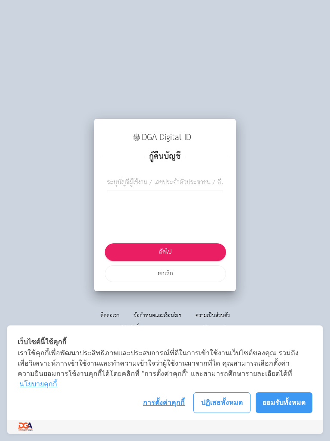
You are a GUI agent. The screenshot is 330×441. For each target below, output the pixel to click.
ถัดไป (165, 252)
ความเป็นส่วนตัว (213, 315)
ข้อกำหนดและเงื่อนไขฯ (157, 315)
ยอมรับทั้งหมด (284, 402)
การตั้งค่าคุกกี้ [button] (164, 402)
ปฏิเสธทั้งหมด (222, 402)
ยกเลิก (165, 273)
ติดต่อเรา (110, 315)
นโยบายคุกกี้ (38, 383)
